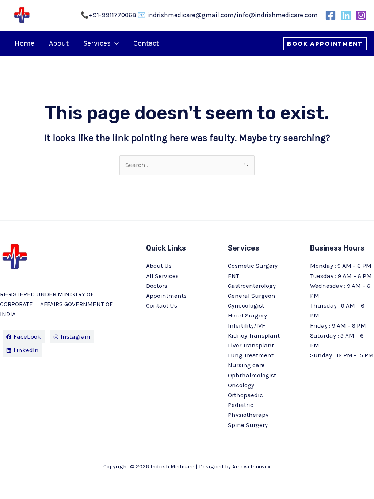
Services (97, 43)
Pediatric (240, 404)
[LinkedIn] (345, 15)
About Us (159, 265)
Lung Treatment (251, 355)
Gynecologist (246, 305)
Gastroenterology (252, 285)
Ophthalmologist (252, 375)
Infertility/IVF (246, 325)
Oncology (241, 385)
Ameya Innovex (251, 466)
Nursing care (246, 365)
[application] (115, 43)
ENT (233, 275)
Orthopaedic (245, 395)
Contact (146, 43)
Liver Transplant (251, 345)
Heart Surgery (247, 315)
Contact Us (161, 305)
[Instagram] (361, 15)
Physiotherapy (248, 414)
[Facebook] (330, 15)
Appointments (166, 295)
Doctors (156, 285)
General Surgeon (251, 295)
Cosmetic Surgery (253, 265)
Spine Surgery (248, 424)
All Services (162, 275)
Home (24, 43)
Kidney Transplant (254, 335)
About (59, 43)
